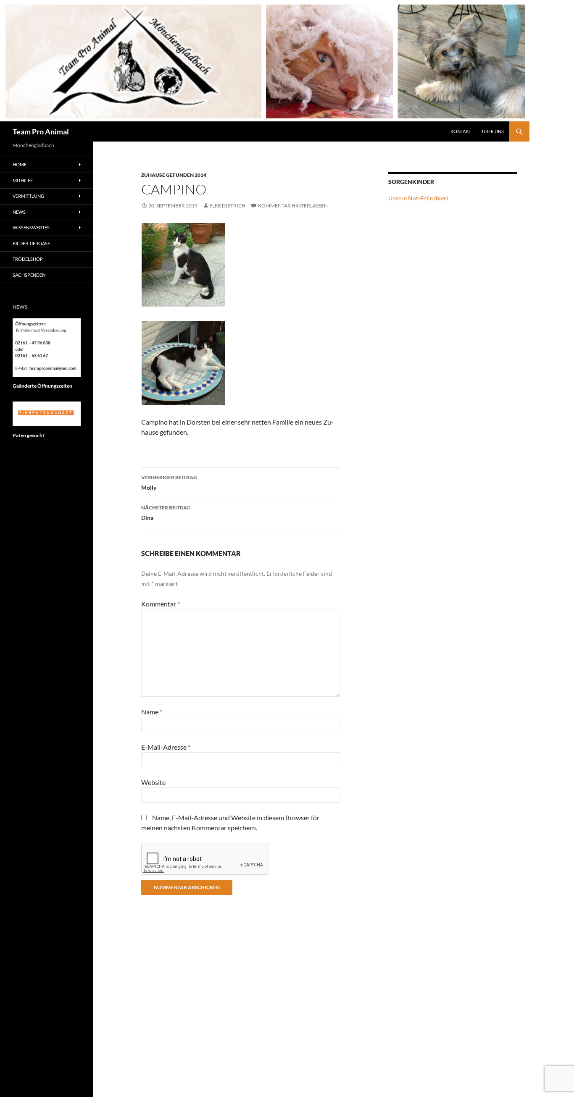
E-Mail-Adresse (165, 747)
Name (151, 712)
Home (19, 164)
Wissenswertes (31, 227)
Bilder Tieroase (31, 243)
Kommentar (160, 604)
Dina (166, 512)
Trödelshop (28, 259)
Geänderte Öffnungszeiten (42, 386)
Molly (169, 482)
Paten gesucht (29, 435)
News (19, 212)
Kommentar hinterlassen (293, 205)
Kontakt (460, 131)
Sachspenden (29, 275)
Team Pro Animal (41, 131)
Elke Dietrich (227, 205)
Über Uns (493, 131)
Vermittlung (28, 196)
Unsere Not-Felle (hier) (418, 198)
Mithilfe (23, 180)
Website (153, 782)
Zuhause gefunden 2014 (173, 175)
